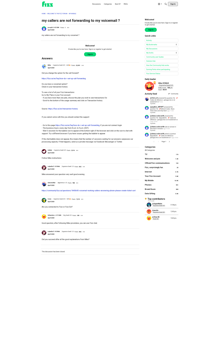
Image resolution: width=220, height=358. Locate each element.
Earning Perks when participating (158, 69)
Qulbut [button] (50, 150)
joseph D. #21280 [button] (53, 27)
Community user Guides (155, 57)
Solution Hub (150, 61)
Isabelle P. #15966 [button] (54, 166)
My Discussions (151, 49)
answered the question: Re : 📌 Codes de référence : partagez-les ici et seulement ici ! (164, 100)
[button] (44, 28)
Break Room (161, 189)
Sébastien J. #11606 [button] (54, 215)
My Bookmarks (161, 44)
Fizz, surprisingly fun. (161, 167)
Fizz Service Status (153, 73)
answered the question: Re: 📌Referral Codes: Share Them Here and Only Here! (162, 109)
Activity (149, 40)
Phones (161, 185)
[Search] (166, 4)
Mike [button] (49, 65)
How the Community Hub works (157, 65)
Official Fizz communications (161, 163)
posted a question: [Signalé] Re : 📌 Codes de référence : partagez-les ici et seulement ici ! (163, 135)
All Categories (150, 150)
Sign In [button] (90, 54)
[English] (47, 4)
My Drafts (161, 53)
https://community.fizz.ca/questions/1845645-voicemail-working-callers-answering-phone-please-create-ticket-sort (89, 190)
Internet (161, 172)
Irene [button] (49, 199)
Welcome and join (161, 159)
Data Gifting (161, 193)
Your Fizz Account (161, 176)
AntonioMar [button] (51, 183)
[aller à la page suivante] (169, 141)
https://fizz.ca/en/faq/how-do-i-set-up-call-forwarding (64, 78)
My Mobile (161, 180)
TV (161, 154)
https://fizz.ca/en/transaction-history (63, 109)
